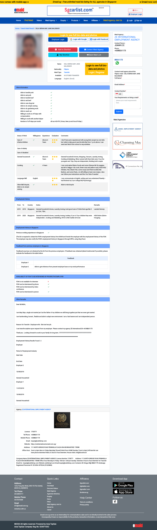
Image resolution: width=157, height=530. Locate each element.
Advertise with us (20, 509)
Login (130, 20)
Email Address (120, 84)
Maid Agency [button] (50, 20)
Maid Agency (51, 491)
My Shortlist (64, 55)
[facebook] (115, 501)
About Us (50, 507)
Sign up (139, 20)
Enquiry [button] (63, 20)
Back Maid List (95, 55)
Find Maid (28, 20)
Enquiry (49, 496)
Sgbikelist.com (85, 486)
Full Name (118, 78)
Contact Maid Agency (95, 49)
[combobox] (119, 94)
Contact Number (120, 91)
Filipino (66, 69)
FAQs (49, 502)
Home (18, 20)
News (86, 20)
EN (135, 10)
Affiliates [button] (94, 20)
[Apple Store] (123, 491)
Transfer (67, 72)
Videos (39, 20)
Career (49, 510)
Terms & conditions (86, 502)
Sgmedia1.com (85, 489)
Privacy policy (84, 505)
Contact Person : (120, 43)
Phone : (117, 48)
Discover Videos (52, 488)
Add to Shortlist (64, 49)
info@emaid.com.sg (21, 506)
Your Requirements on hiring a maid (127, 97)
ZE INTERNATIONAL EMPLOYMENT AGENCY (36, 409)
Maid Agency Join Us (112, 20)
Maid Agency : (119, 34)
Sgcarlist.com (84, 483)
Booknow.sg (84, 492)
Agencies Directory (53, 494)
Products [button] (75, 20)
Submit (119, 112)
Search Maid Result (27, 28)
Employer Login (58, 39)
